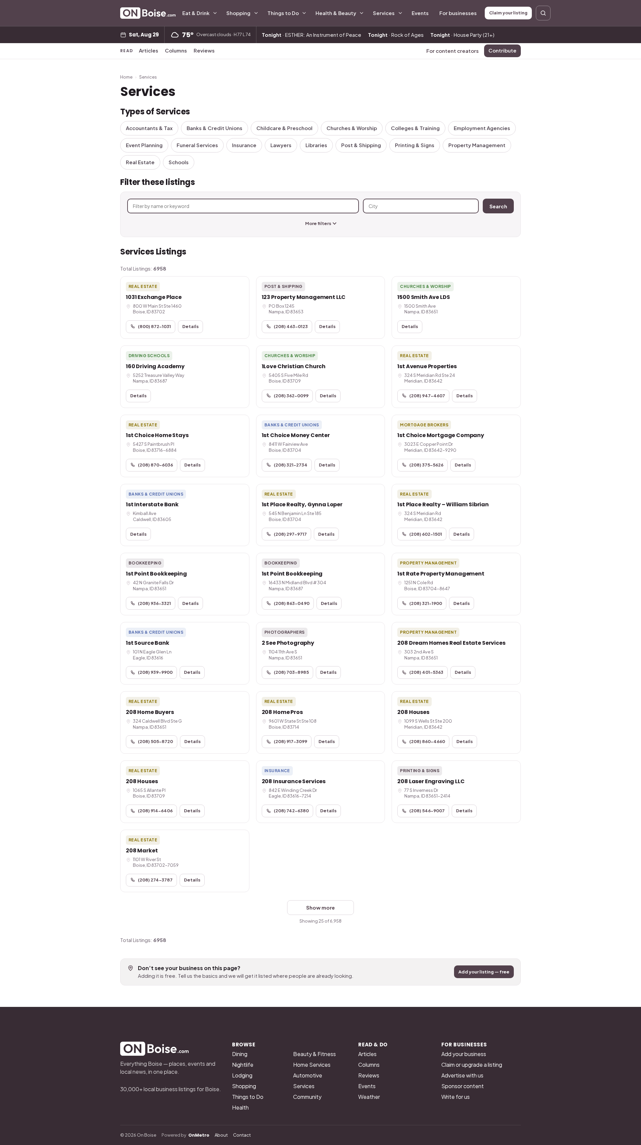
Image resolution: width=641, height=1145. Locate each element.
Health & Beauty (335, 13)
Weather (369, 1096)
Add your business (463, 1053)
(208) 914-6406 (155, 810)
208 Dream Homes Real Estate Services (451, 643)
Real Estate (140, 162)
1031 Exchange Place (154, 297)
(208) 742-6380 (291, 810)
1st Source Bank (147, 643)
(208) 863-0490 (291, 603)
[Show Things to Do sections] (304, 13)
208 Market (142, 850)
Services (384, 13)
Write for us (455, 1096)
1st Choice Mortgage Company (440, 435)
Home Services (312, 1064)
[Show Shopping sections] (256, 13)
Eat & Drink (196, 13)
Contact (242, 1135)
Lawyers (280, 145)
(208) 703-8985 (291, 672)
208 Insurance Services (294, 781)
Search (498, 206)
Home (126, 77)
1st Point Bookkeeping (156, 574)
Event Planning (144, 145)
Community (307, 1096)
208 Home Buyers (150, 712)
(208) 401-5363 (426, 672)
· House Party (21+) (462, 34)
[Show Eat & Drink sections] (215, 13)
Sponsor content (462, 1085)
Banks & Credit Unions (214, 128)
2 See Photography (288, 643)
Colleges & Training (415, 128)
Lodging (242, 1075)
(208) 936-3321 (154, 603)
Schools (179, 162)
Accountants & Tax (149, 128)
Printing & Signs (414, 145)
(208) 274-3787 (155, 879)
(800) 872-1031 (154, 326)
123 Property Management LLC (304, 297)
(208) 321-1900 (425, 603)
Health (240, 1107)
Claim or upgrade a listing (471, 1064)
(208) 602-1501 (425, 534)
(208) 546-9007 (427, 810)
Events (420, 13)
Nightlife (242, 1064)
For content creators (452, 50)
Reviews (204, 50)
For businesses (458, 13)
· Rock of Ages (396, 34)
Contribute (502, 50)
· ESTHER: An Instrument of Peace (311, 34)
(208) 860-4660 (427, 741)
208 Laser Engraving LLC (430, 781)
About (221, 1135)
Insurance (244, 145)
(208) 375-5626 (426, 464)
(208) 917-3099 (290, 741)
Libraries (316, 145)
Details (190, 326)
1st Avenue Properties (427, 366)
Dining (239, 1053)
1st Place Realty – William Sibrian (443, 504)
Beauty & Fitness (314, 1053)
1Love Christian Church (294, 366)
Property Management (476, 145)
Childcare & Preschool (284, 128)
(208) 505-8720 (155, 741)
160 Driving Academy (155, 366)
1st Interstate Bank (152, 504)
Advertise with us (462, 1075)
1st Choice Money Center (296, 435)
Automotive (307, 1075)
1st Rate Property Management (440, 574)
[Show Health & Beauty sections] (361, 13)
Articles (148, 50)
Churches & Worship (352, 128)
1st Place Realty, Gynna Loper (302, 504)
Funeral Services (197, 145)
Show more (320, 907)
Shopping (238, 13)
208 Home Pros (282, 712)
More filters (318, 223)
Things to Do (283, 13)
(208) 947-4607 (427, 395)
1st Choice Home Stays (157, 435)
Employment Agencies (482, 128)
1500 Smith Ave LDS (423, 297)
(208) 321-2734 (290, 464)
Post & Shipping (361, 145)
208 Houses (413, 712)
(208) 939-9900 (155, 672)
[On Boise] (148, 13)
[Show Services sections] (400, 13)
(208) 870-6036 (155, 464)
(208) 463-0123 (291, 326)
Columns (176, 50)
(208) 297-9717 (290, 534)
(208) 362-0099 (291, 395)
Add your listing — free (483, 971)
